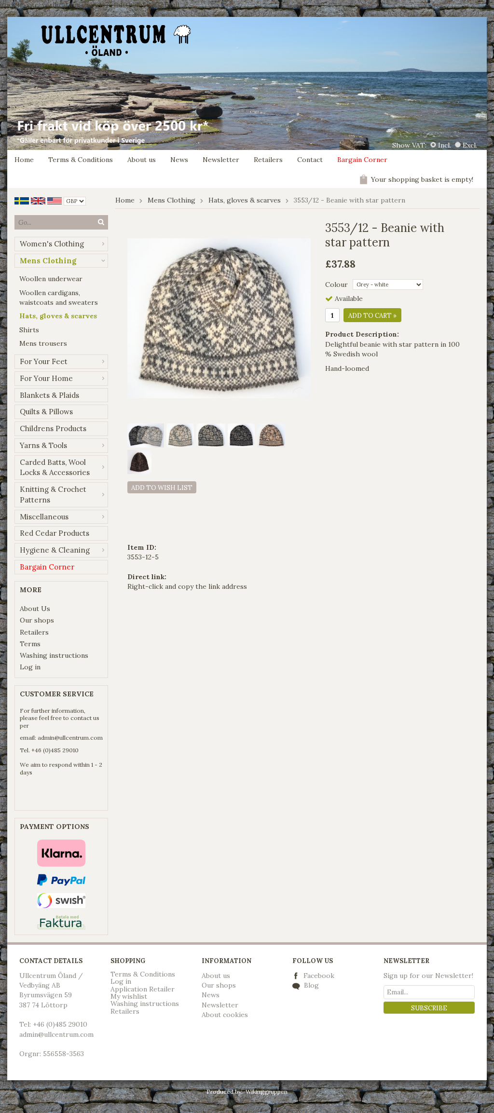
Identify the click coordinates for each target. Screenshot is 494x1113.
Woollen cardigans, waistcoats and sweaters (58, 297)
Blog (310, 985)
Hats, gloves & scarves (58, 316)
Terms (30, 643)
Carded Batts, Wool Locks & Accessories (55, 467)
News (179, 159)
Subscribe (429, 1008)
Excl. (470, 145)
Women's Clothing (52, 243)
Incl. (444, 145)
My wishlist (128, 996)
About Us (35, 608)
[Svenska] (21, 200)
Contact (310, 159)
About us (141, 159)
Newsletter (221, 159)
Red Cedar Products (54, 533)
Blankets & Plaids (49, 395)
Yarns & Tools (43, 445)
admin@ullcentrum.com (70, 737)
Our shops (37, 620)
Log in (30, 667)
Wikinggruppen (267, 1091)
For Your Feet (44, 361)
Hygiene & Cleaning (55, 550)
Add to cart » (372, 316)
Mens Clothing (48, 260)
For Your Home (46, 378)
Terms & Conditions (80, 159)
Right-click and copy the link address (187, 586)
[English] (38, 200)
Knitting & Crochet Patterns (53, 494)
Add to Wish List (161, 488)
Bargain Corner (362, 159)
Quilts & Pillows (46, 411)
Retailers (268, 159)
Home (24, 159)
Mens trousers (43, 343)
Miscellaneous (44, 516)
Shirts (29, 330)
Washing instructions (54, 655)
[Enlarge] (219, 317)
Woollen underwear (50, 278)
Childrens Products (53, 428)
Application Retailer (142, 989)
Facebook (318, 975)
